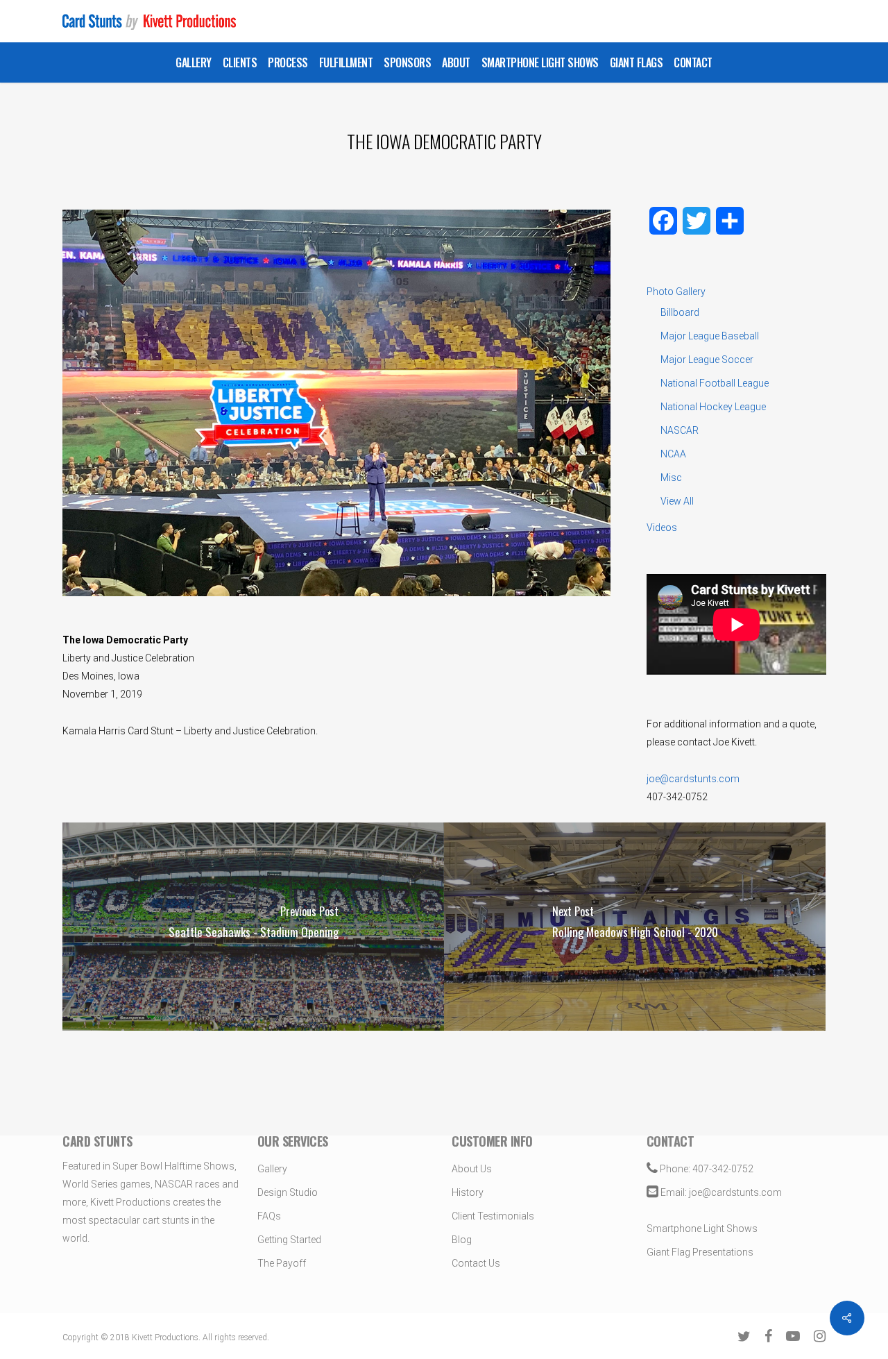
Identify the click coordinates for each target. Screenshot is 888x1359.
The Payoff (281, 1263)
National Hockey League (713, 406)
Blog (462, 1239)
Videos (662, 527)
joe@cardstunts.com (693, 778)
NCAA (673, 453)
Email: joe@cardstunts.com (720, 1192)
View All (677, 501)
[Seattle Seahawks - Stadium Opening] (253, 926)
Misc (671, 477)
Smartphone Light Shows (702, 1228)
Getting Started (289, 1239)
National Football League (714, 383)
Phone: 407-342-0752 (705, 1168)
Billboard (679, 312)
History (468, 1192)
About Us (472, 1168)
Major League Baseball (709, 335)
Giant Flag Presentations (700, 1252)
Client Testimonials (493, 1216)
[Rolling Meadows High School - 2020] (635, 926)
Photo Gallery (676, 291)
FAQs (269, 1216)
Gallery (272, 1168)
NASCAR (679, 430)
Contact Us (476, 1263)
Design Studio (287, 1192)
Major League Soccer (706, 359)
